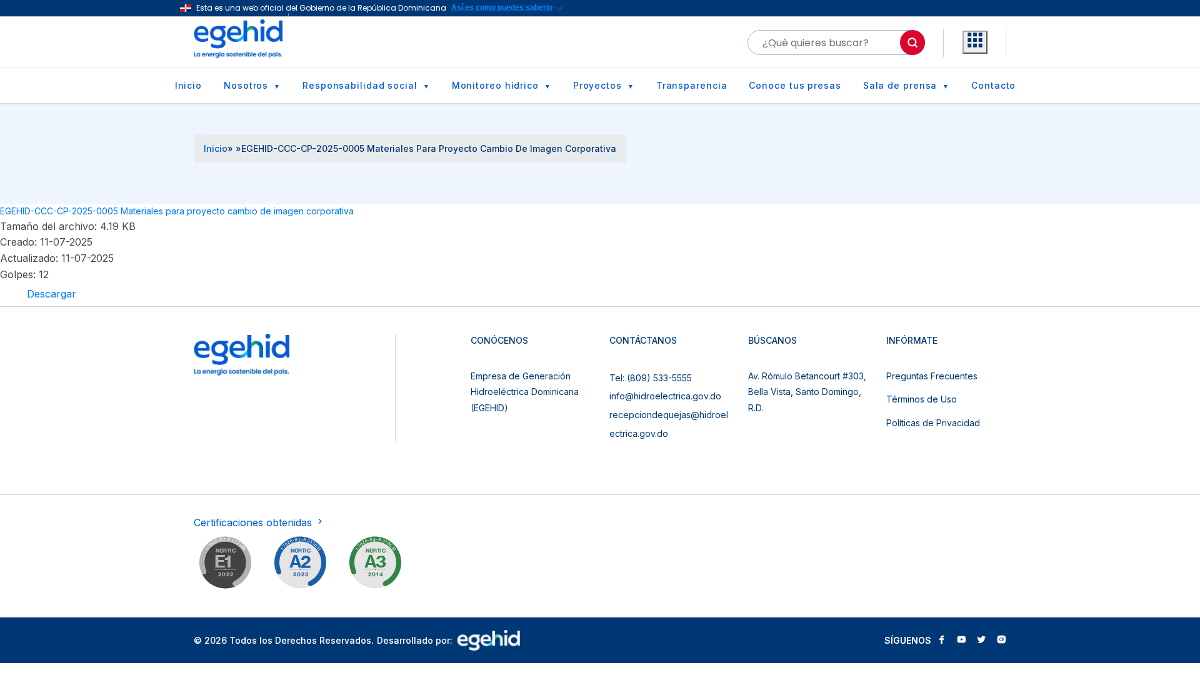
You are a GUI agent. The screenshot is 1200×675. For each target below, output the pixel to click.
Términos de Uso (921, 399)
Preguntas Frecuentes (932, 376)
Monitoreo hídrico (495, 85)
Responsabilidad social (360, 85)
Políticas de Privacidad (933, 423)
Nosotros (246, 85)
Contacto (993, 85)
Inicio (188, 85)
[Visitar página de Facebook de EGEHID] (941, 640)
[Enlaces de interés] (975, 42)
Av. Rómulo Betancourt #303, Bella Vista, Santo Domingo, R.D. (807, 392)
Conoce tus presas (795, 85)
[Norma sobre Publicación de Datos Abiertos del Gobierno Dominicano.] (375, 565)
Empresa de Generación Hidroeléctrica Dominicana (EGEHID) (525, 392)
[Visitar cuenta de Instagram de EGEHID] (1001, 640)
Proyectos (597, 85)
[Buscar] (912, 42)
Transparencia (692, 85)
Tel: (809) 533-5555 (650, 377)
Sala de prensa (900, 85)
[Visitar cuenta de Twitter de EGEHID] (981, 640)
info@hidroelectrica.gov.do (665, 396)
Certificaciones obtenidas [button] (254, 522)
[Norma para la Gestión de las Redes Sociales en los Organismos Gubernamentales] (225, 565)
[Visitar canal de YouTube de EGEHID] (961, 640)
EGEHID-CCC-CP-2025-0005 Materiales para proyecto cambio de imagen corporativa (177, 211)
